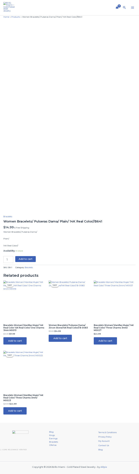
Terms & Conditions (107, 432)
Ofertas (52, 445)
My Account (104, 441)
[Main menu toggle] (132, 8)
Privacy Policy (105, 437)
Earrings (53, 438)
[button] (124, 7)
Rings (52, 435)
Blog (51, 432)
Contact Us (103, 445)
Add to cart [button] (15, 340)
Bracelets (7, 216)
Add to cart (25, 258)
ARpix (104, 467)
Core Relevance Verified (14, 450)
